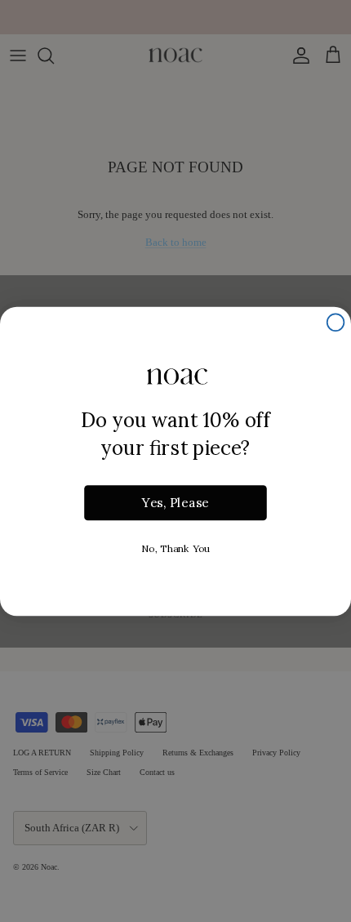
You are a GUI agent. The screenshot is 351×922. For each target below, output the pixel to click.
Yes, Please (175, 502)
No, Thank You (175, 547)
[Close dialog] (335, 322)
